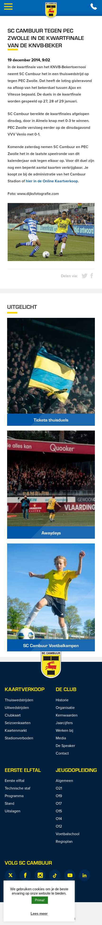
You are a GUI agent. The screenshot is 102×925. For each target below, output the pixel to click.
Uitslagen (12, 811)
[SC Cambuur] (51, 10)
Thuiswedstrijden (19, 699)
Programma (14, 795)
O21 (59, 788)
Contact (62, 753)
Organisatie (65, 707)
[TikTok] (54, 875)
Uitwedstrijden (17, 707)
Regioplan (64, 841)
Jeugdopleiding (76, 769)
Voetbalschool (67, 833)
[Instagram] (40, 875)
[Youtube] (69, 875)
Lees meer (39, 913)
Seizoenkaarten (18, 722)
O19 (59, 795)
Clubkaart (13, 715)
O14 (59, 818)
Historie (62, 699)
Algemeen (64, 780)
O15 (59, 811)
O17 (59, 803)
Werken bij (64, 730)
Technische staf (17, 788)
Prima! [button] (40, 900)
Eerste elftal (23, 769)
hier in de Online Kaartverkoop (52, 181)
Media (61, 738)
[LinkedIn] (84, 875)
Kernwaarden (67, 715)
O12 (59, 826)
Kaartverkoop (24, 689)
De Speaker (65, 745)
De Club (66, 689)
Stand (9, 803)
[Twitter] (10, 875)
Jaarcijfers (64, 722)
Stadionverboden (19, 738)
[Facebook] (25, 875)
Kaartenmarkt (16, 730)
